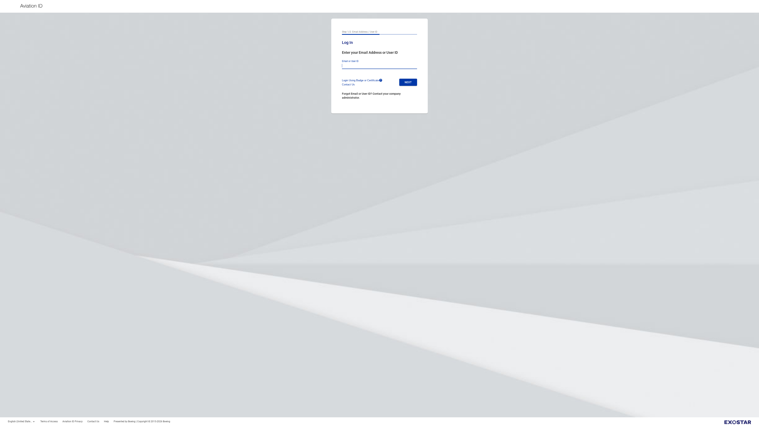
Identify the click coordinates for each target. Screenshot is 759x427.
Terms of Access (49, 421)
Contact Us (348, 84)
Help (106, 421)
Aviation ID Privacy (72, 421)
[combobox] (22, 421)
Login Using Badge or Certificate (360, 80)
